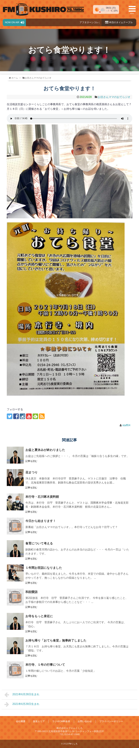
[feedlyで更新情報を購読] (35, 416)
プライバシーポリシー (111, 721)
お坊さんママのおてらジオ (114, 97)
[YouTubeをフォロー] (29, 416)
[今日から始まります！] (15, 526)
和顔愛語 (31, 592)
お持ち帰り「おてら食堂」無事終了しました (55, 640)
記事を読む (31, 461)
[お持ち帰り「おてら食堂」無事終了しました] (15, 645)
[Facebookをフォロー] (16, 416)
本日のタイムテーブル (120, 22)
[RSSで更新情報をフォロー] (42, 416)
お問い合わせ (85, 721)
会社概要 (20, 721)
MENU (132, 13)
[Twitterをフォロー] (9, 416)
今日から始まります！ (40, 521)
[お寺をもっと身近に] (15, 621)
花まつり (31, 472)
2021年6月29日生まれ (25, 704)
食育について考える (39, 543)
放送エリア (39, 721)
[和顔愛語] (15, 597)
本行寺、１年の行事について (45, 664)
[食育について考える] (15, 548)
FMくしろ (43, 9)
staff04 (126, 425)
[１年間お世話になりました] (15, 573)
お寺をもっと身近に (39, 616)
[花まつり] (15, 477)
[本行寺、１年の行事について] (15, 669)
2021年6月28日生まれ (25, 694)
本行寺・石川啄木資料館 (42, 496)
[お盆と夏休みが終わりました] (15, 455)
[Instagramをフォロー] (22, 416)
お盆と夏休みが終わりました (45, 450)
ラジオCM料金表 (61, 721)
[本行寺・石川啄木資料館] (15, 501)
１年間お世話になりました (43, 567)
